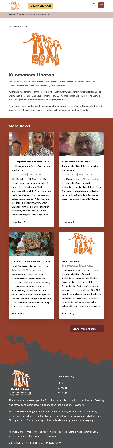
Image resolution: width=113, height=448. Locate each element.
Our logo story (66, 376)
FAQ (60, 382)
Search (94, 5)
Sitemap (62, 392)
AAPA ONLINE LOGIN (40, 6)
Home (12, 14)
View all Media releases (84, 328)
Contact (62, 387)
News (21, 14)
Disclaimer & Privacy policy (24, 442)
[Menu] (101, 5)
